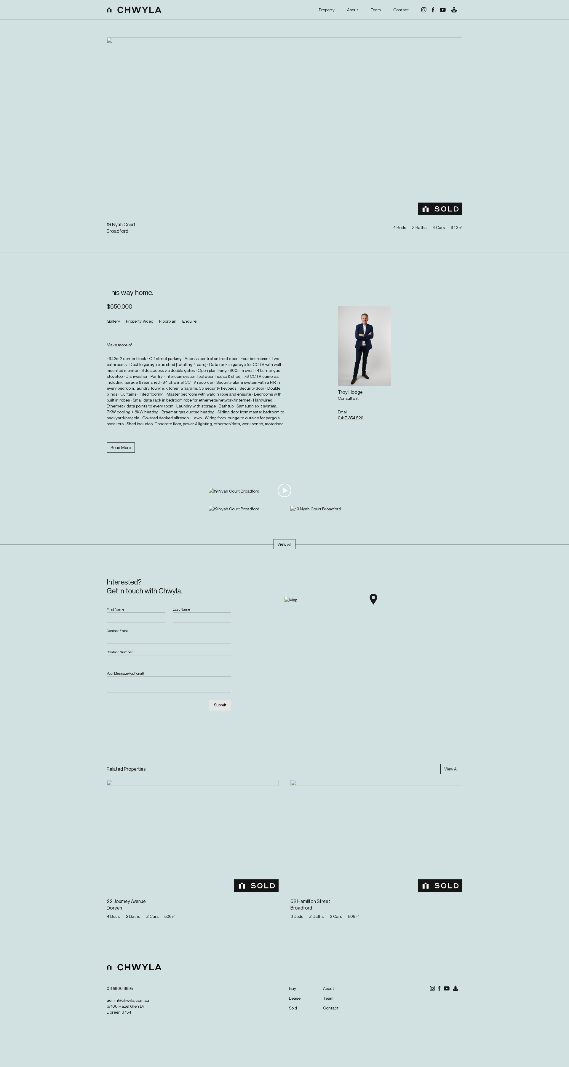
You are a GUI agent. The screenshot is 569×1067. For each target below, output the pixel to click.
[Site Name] (134, 10)
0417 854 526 (350, 417)
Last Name (181, 609)
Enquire (189, 321)
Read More (121, 447)
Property (327, 9)
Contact (401, 9)
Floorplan (167, 321)
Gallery (113, 321)
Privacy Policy (118, 1025)
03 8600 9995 (120, 988)
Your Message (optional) (125, 673)
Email (343, 411)
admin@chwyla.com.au (128, 1000)
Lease (295, 998)
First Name (115, 609)
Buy (292, 988)
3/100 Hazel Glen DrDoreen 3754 (125, 1009)
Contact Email (118, 630)
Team (375, 9)
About (352, 9)
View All (284, 544)
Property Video (139, 321)
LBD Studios (439, 1031)
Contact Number (119, 652)
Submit (220, 704)
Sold (293, 1007)
